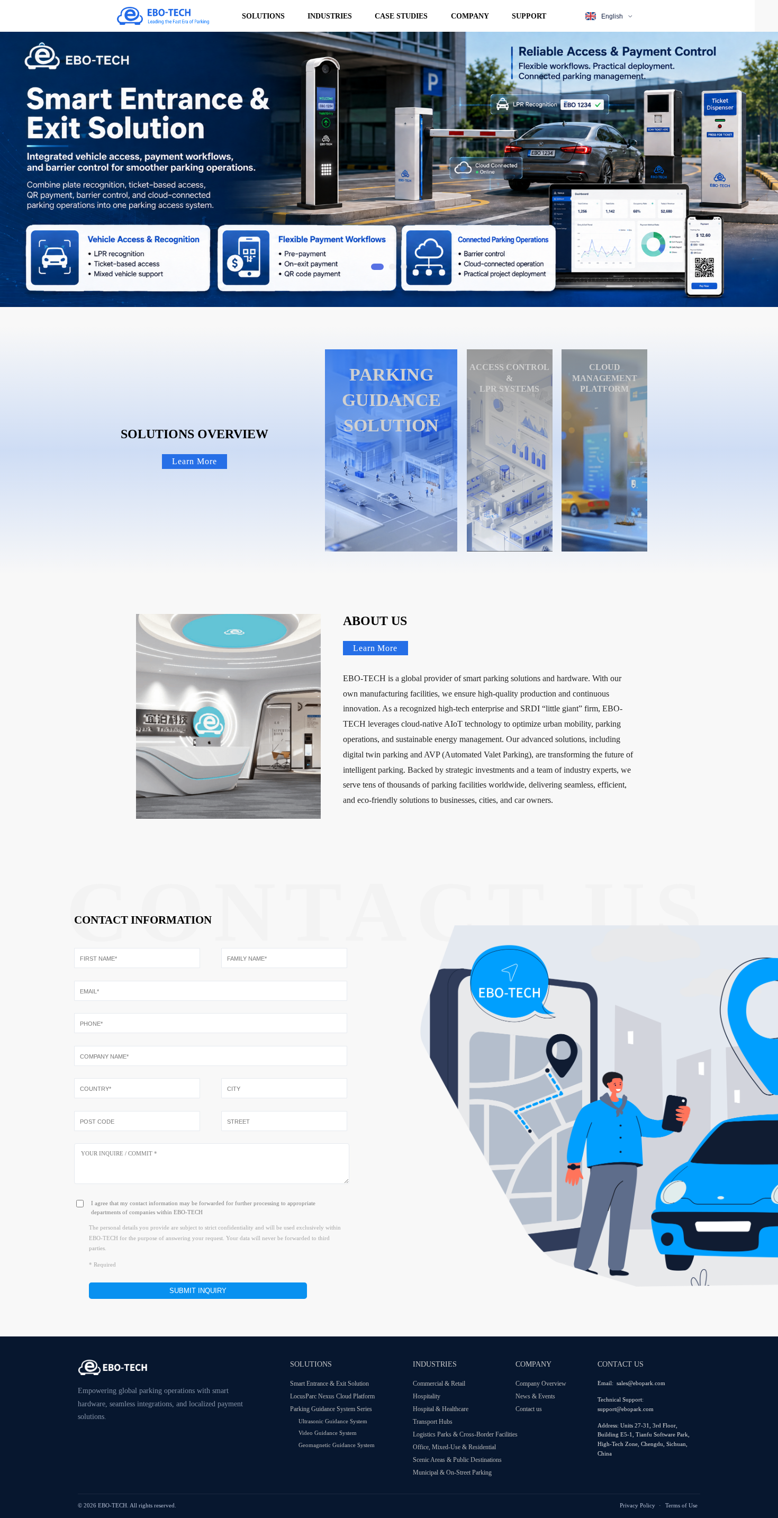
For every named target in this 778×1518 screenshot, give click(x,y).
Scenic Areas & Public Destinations (457, 1459)
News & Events (535, 1396)
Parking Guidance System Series (331, 1409)
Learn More (194, 461)
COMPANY (470, 16)
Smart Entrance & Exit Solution (329, 1383)
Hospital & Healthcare (440, 1409)
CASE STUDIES (401, 16)
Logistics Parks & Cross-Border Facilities (464, 1434)
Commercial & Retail (439, 1383)
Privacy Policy (637, 1505)
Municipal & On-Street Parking (452, 1472)
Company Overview (540, 1383)
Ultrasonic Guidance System (332, 1421)
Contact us (528, 1409)
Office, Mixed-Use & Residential (454, 1447)
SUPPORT (529, 16)
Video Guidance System (327, 1433)
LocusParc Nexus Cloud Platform (332, 1396)
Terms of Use (681, 1505)
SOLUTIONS (263, 16)
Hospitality (426, 1396)
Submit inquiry (198, 1291)
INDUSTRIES (329, 16)
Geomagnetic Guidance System (336, 1445)
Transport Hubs (433, 1421)
